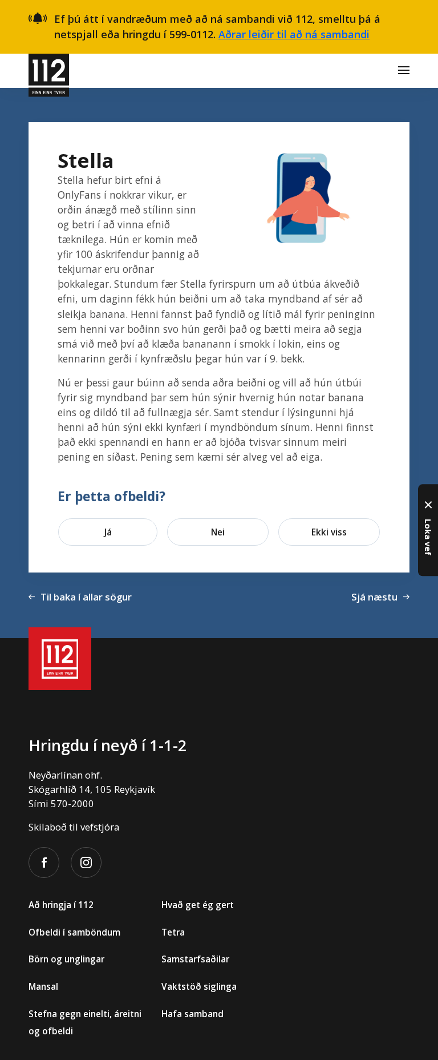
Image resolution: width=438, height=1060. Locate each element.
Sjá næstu (374, 596)
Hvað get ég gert (197, 904)
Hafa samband (192, 1013)
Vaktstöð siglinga (199, 986)
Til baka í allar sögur (86, 596)
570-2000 (72, 803)
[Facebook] (44, 862)
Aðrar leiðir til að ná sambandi (294, 34)
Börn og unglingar (66, 959)
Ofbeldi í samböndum (74, 932)
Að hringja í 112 (61, 904)
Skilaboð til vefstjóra (74, 826)
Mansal (43, 986)
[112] (49, 71)
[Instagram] (86, 862)
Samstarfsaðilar (195, 959)
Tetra (173, 932)
